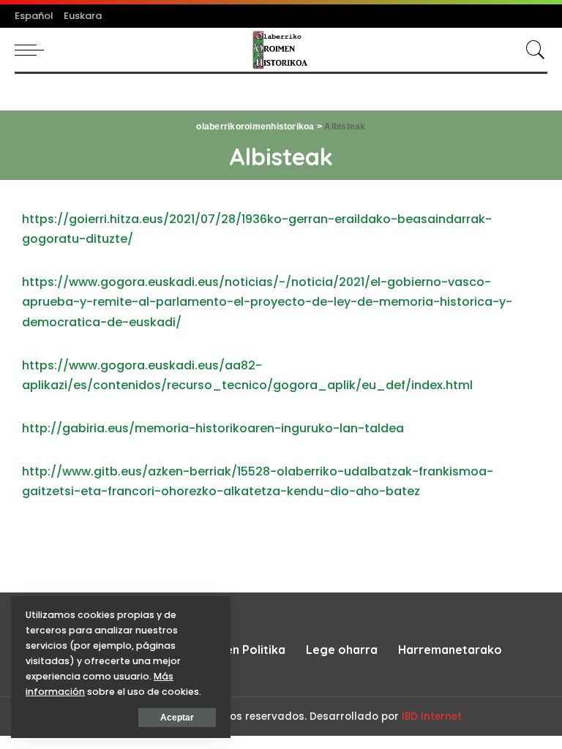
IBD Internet (432, 716)
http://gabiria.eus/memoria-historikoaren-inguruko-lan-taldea (213, 428)
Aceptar (177, 717)
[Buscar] (532, 50)
